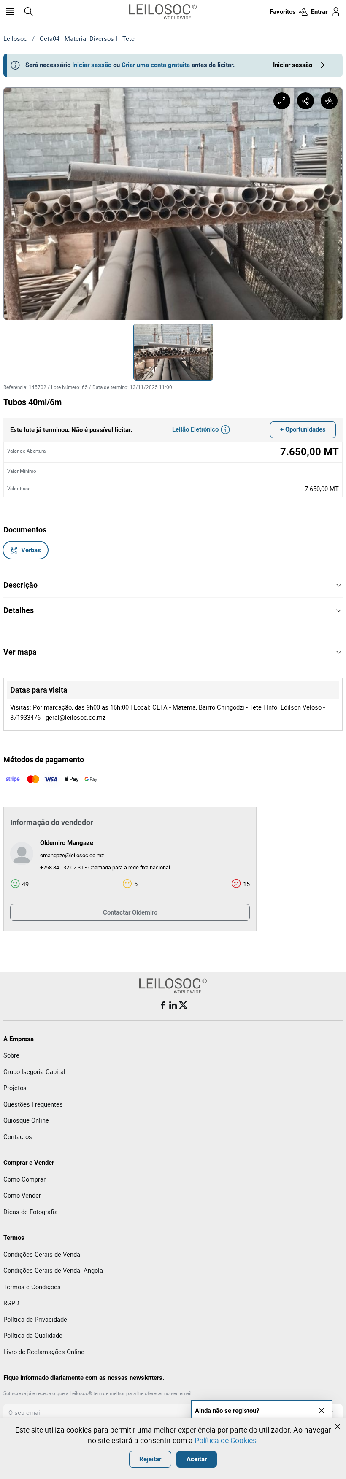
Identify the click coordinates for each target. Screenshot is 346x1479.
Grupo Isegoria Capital (34, 1071)
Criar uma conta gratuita (156, 65)
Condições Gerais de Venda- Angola (53, 1270)
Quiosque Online (26, 1120)
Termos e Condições (32, 1286)
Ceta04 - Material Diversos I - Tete (87, 38)
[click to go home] (163, 11)
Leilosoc (15, 38)
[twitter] (183, 1005)
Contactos (17, 1136)
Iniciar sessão (91, 65)
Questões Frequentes (33, 1104)
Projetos (15, 1087)
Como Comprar (24, 1179)
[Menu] (10, 11)
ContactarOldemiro (130, 912)
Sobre (11, 1055)
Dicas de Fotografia (30, 1211)
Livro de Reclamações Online (43, 1351)
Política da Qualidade (32, 1335)
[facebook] (163, 1005)
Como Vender (22, 1195)
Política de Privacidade (35, 1319)
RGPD (11, 1302)
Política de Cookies (226, 1440)
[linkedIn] (173, 1005)
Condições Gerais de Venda (41, 1254)
